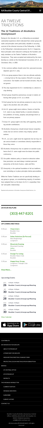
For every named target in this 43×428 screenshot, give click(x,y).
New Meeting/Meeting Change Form (16, 357)
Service (3, 366)
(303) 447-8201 (21, 213)
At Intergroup (8, 374)
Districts (6, 378)
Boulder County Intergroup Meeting (22, 285)
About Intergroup (10, 349)
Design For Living (16, 254)
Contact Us (5, 403)
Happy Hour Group (17, 261)
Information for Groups (10, 345)
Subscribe (7, 395)
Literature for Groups (11, 353)
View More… (6, 270)
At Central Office (9, 370)
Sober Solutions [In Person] (20, 236)
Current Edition (9, 387)
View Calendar (6, 317)
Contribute (5, 340)
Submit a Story (8, 399)
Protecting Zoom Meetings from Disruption (19, 361)
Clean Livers (14, 229)
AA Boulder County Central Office (16, 10)
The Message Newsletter (10, 382)
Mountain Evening (17, 244)
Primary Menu (40, 10)
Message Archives (9, 391)
